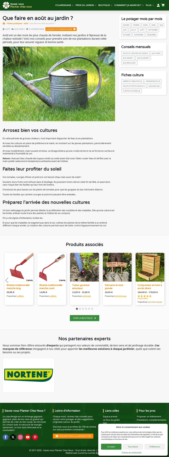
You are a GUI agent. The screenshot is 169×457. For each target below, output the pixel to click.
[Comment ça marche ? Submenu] (143, 5)
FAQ (105, 423)
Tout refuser (133, 447)
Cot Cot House (120, 296)
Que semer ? (128, 58)
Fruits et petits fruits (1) (134, 86)
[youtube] (28, 437)
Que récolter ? (129, 63)
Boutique (104, 5)
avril (153, 25)
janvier (126, 25)
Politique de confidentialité (132, 452)
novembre (138, 35)
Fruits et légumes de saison (135, 53)
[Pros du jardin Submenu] (95, 5)
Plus (148, 5)
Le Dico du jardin (111, 420)
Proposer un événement (149, 416)
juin (124, 30)
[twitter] (13, 437)
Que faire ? (19, 29)
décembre (151, 35)
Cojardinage (63, 5)
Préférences (154, 447)
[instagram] (20, 437)
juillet (133, 30)
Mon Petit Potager (155, 302)
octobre (126, 35)
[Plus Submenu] (153, 5)
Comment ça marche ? (127, 5)
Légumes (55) (154, 86)
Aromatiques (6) (153, 81)
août (26, 23)
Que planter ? (143, 58)
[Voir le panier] (163, 5)
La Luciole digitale (94, 452)
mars (145, 25)
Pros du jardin (85, 5)
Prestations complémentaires (151, 420)
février (136, 25)
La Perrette (86, 296)
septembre (153, 30)
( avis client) (143, 298)
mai (161, 25)
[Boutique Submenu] (111, 5)
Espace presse (110, 416)
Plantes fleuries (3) (131, 91)
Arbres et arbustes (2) (132, 81)
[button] (7, 280)
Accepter (111, 447)
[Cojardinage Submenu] (72, 5)
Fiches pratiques (14, 23)
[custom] (35, 437)
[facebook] (5, 437)
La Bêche (20, 296)
